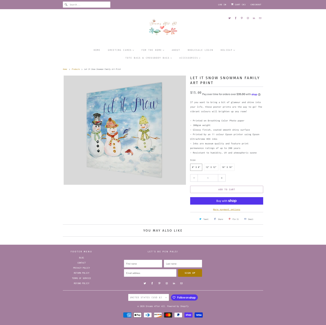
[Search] (66, 5)
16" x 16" (227, 167)
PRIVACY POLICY (81, 268)
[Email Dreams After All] (260, 18)
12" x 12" (211, 167)
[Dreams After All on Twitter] (229, 18)
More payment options (226, 209)
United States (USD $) (147, 297)
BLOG (81, 257)
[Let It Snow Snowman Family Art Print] (125, 130)
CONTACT (81, 262)
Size (193, 160)
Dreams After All (155, 306)
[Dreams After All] (163, 28)
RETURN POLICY (81, 273)
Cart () (240, 5)
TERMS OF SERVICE (81, 278)
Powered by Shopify (178, 306)
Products (76, 69)
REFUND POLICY (81, 283)
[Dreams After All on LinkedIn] (254, 18)
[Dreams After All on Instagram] (248, 18)
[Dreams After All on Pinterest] (242, 18)
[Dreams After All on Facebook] (235, 18)
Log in (222, 5)
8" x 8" (196, 167)
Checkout (256, 5)
